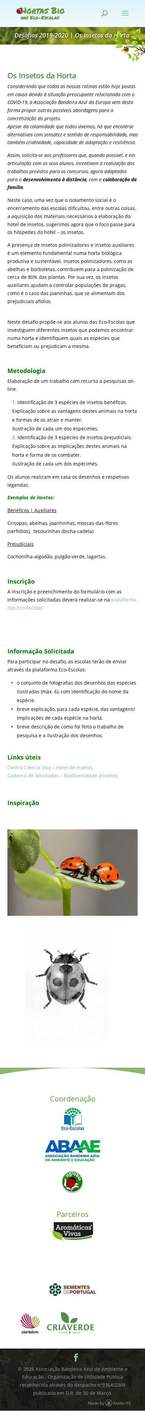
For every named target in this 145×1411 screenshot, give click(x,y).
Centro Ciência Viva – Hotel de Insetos (49, 767)
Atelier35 (121, 1403)
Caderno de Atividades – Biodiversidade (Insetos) (62, 775)
